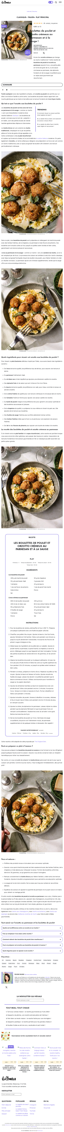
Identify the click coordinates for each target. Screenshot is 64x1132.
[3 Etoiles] (38, 23)
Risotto (3, 966)
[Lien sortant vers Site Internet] (16, 987)
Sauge (9, 966)
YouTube (32, 1111)
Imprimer (32, 554)
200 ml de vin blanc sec (18, 604)
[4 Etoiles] (39, 23)
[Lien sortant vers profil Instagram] (2, 987)
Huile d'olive (14, 590)
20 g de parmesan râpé (41, 607)
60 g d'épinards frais (17, 607)
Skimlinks (34, 1126)
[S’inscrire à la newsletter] (45, 1000)
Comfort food (37, 960)
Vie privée (46, 1108)
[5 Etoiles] (41, 23)
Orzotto (24, 963)
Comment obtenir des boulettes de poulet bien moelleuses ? (22, 939)
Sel (11, 593)
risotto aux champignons (20, 911)
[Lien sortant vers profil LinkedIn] (13, 987)
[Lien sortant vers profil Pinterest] (9, 987)
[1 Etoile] (34, 23)
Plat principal (42, 17)
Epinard (4, 963)
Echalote (55, 960)
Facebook (40, 52)
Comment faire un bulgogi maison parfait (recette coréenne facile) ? (39, 1068)
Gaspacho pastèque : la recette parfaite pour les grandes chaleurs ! (29, 1022)
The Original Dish (40, 741)
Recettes (35, 11)
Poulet (54, 963)
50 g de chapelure (40, 578)
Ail (2, 960)
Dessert (3, 1114)
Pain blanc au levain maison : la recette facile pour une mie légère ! (29, 1018)
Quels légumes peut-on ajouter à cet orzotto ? (17, 951)
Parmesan (31, 963)
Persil (42, 963)
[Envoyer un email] (20, 987)
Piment (48, 963)
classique (15, 115)
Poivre (36, 590)
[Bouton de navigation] (60, 2)
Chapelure (28, 960)
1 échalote (14, 584)
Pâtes (37, 963)
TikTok (31, 1114)
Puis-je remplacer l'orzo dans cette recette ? (17, 934)
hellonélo (29, 11)
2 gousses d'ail (39, 581)
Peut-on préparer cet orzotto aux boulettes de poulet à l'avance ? (24, 945)
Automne (7, 960)
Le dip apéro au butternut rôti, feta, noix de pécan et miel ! (61, 51)
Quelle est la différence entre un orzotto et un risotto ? (20, 928)
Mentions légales (48, 1105)
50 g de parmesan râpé (18, 581)
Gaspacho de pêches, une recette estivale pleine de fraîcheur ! (27, 1015)
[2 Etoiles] (36, 23)
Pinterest (47, 52)
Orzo (18, 963)
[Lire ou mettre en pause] (2, 89)
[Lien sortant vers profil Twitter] (6, 987)
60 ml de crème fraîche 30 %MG (44, 604)
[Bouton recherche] (56, 2)
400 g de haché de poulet (19, 578)
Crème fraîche (46, 960)
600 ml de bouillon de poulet (20, 601)
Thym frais (37, 613)
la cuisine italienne (42, 138)
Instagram (32, 1105)
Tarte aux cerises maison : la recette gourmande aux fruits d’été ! (28, 1012)
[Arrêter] (6, 89)
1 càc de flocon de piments (19, 587)
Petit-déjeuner (6, 1105)
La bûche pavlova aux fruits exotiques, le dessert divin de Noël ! (2, 51)
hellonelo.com (8, 1125)
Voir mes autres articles (30, 974)
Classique (21, 17)
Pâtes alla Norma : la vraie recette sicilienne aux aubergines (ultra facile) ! (24, 1068)
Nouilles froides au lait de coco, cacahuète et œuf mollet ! (26, 1025)
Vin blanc (21, 966)
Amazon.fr (29, 1126)
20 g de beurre (39, 584)
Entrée (3, 1108)
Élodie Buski (39, 45)
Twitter (43, 52)
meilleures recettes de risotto (27, 914)
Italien (31, 17)
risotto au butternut (39, 911)
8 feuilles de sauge (17, 610)
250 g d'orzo (38, 601)
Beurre (14, 960)
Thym (15, 966)
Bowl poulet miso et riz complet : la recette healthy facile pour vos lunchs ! (54, 1068)
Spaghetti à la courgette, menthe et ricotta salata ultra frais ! (8, 1068)
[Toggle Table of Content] (59, 84)
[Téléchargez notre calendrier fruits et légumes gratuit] (6, 1036)
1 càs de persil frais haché (42, 587)
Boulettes (20, 960)
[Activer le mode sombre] (50, 2)
